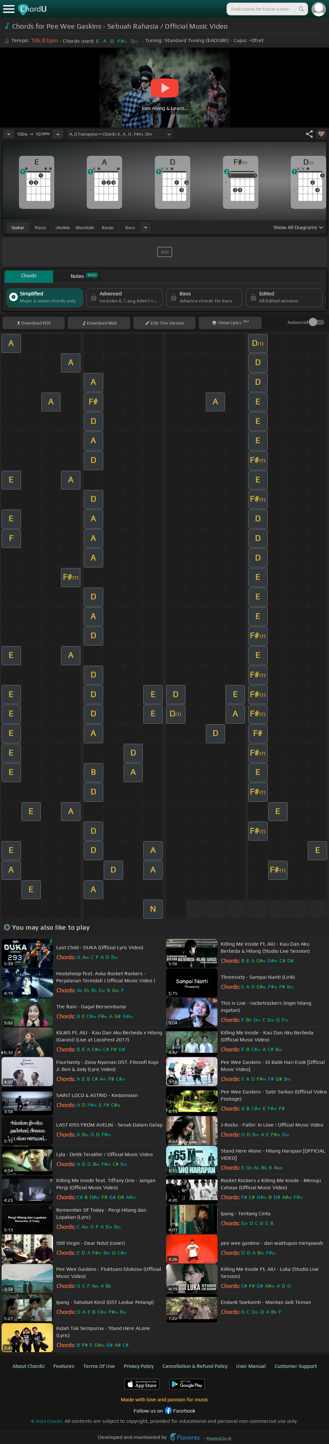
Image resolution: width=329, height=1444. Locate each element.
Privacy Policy (139, 1366)
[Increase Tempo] (57, 133)
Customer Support (296, 1366)
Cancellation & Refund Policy (195, 1366)
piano (40, 227)
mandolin (85, 227)
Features (63, 1366)
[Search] (301, 9)
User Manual (251, 1366)
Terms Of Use (99, 1366)
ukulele (63, 227)
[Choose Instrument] (145, 227)
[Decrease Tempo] (8, 133)
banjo (107, 227)
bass (130, 227)
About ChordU (29, 1366)
